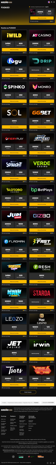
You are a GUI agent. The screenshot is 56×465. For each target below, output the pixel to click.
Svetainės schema (3, 434)
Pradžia (4, 402)
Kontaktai (3, 421)
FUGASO (36, 402)
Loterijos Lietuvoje (21, 430)
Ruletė (30, 428)
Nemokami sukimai (22, 427)
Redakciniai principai (4, 430)
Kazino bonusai (23, 423)
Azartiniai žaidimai (31, 421)
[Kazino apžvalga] (32, 11)
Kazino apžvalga (34, 21)
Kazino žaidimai (32, 423)
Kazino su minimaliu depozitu (21, 433)
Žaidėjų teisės (13, 425)
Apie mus (3, 419)
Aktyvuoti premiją (42, 18)
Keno (30, 430)
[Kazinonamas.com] (6, 2)
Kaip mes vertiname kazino (12, 429)
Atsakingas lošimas (13, 420)
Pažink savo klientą (13, 423)
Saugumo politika (3, 427)
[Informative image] (21, 456)
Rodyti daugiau (28, 392)
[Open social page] (47, 463)
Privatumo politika (3, 424)
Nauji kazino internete (22, 421)
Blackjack (31, 426)
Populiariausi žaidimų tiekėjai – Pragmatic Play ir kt (20, 402)
